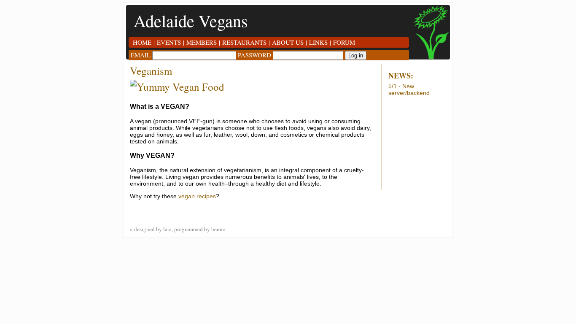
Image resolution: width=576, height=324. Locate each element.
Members (201, 42)
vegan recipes (197, 196)
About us (288, 42)
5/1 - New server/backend (409, 89)
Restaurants (244, 42)
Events (169, 42)
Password (254, 55)
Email (141, 55)
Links (318, 42)
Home (142, 42)
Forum (344, 42)
